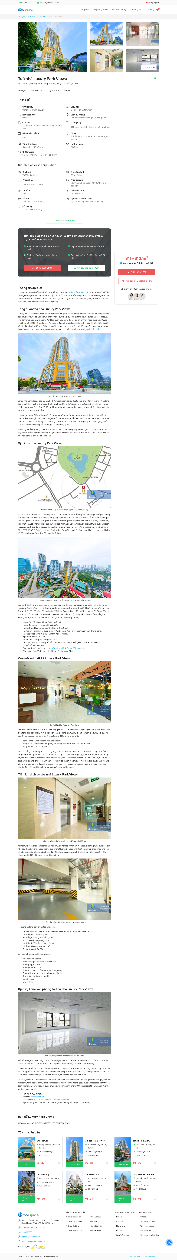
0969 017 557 (28, 3)
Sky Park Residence (143, 1174)
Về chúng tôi (135, 9)
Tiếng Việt (153, 3)
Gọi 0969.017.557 (138, 272)
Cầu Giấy (42, 16)
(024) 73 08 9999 (28, 1227)
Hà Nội (32, 16)
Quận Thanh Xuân (75, 1221)
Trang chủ (84, 9)
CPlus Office (78, 648)
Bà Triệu (119, 1230)
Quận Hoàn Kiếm (74, 1217)
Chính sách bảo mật (132, 1256)
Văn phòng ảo (145, 1230)
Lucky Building (54, 648)
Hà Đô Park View (141, 1140)
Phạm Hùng (120, 1226)
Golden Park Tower (95, 1140)
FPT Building (43, 1174)
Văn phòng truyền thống (149, 1235)
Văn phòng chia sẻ (147, 1226)
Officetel (143, 1217)
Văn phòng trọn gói (147, 1221)
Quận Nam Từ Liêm (75, 1230)
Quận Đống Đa (95, 1217)
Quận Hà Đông (73, 1226)
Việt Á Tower (66, 648)
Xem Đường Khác (122, 1235)
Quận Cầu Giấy (96, 1226)
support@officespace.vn (49, 3)
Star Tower (42, 1140)
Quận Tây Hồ (95, 1221)
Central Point (92, 1174)
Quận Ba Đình (95, 1230)
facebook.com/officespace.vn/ (33, 1241)
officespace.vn (37, 1096)
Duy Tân (119, 1217)
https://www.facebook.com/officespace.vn (51, 1099)
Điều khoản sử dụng (151, 1256)
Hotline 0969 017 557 (44, 268)
